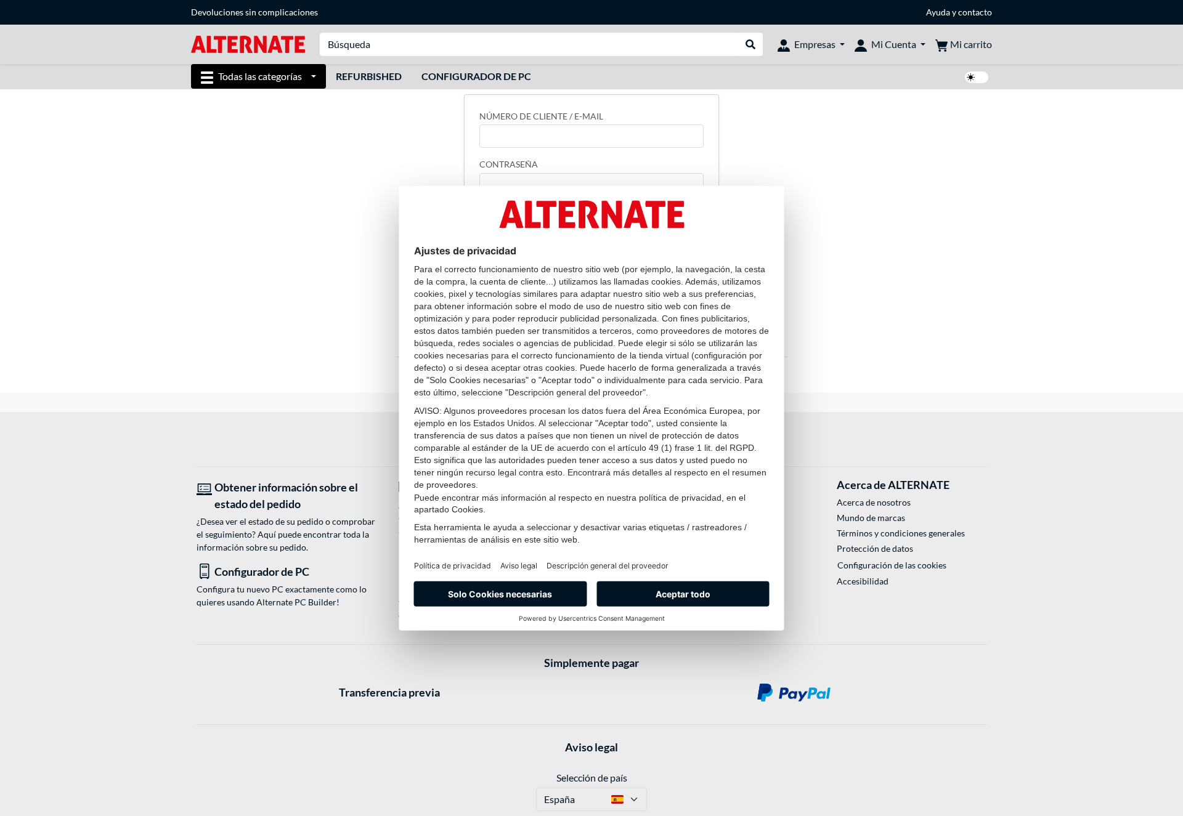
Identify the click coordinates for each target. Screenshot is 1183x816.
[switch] (976, 77)
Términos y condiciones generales (901, 533)
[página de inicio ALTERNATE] (248, 43)
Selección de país (591, 777)
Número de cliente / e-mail (541, 116)
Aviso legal (591, 747)
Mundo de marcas (871, 517)
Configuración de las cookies (891, 565)
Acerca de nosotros (874, 502)
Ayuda (938, 12)
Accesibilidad (862, 581)
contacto (975, 12)
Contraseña (508, 164)
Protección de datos (875, 548)
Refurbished (369, 76)
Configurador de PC (476, 76)
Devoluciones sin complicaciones (254, 12)
